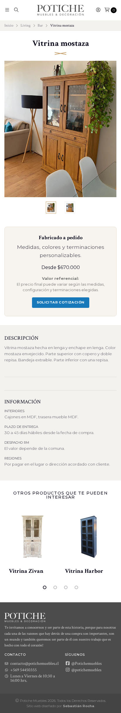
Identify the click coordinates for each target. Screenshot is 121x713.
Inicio (8, 25)
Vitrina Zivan (26, 571)
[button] (7, 10)
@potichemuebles (85, 669)
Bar (40, 25)
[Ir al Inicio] (60, 10)
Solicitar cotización (61, 302)
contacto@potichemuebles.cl (34, 663)
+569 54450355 (23, 670)
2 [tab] (55, 587)
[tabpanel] (32, 541)
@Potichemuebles (86, 663)
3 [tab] (66, 587)
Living (26, 25)
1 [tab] (44, 587)
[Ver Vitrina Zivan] (32, 536)
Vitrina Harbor (84, 571)
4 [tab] (76, 587)
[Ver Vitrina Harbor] (88, 536)
